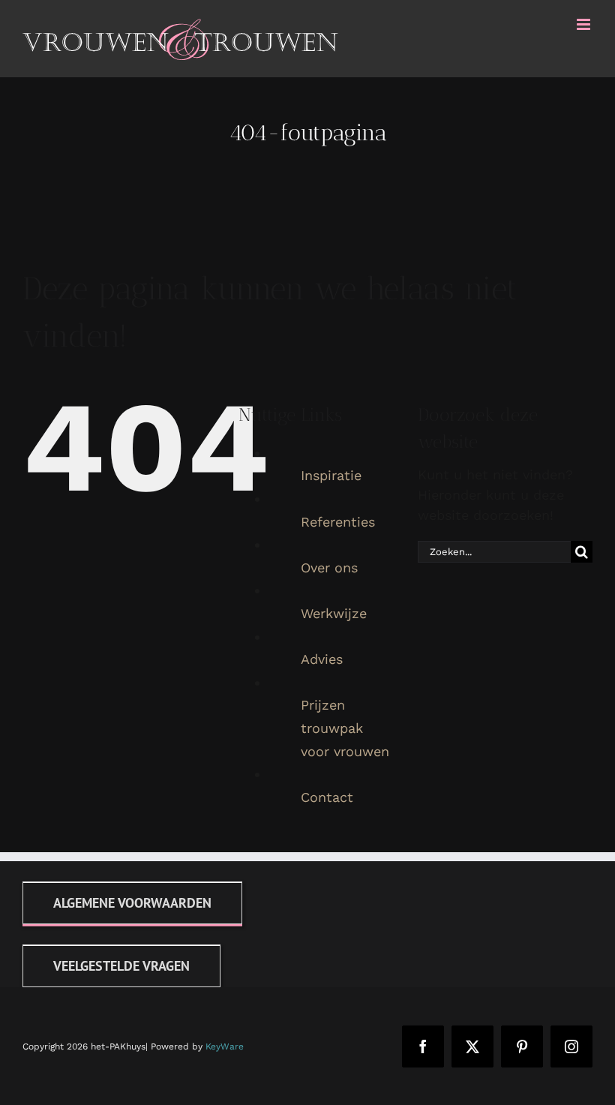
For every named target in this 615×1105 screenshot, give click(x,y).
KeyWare (225, 1046)
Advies (322, 659)
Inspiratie (331, 475)
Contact (327, 797)
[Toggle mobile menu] (584, 24)
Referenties (338, 522)
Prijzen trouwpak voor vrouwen (345, 727)
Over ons (329, 567)
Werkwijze (334, 613)
